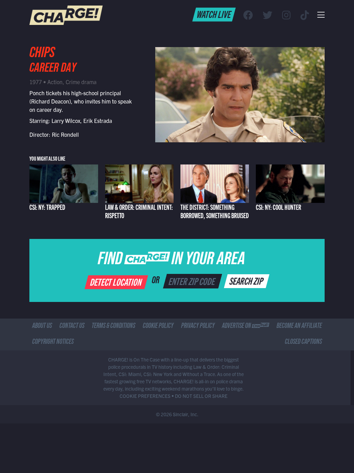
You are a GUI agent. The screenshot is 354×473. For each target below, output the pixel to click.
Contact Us (71, 326)
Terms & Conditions (113, 326)
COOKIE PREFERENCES (145, 396)
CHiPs (42, 54)
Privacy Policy (198, 326)
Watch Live (214, 14)
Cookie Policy (158, 326)
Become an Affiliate (299, 326)
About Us (42, 326)
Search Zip (247, 280)
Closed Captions (303, 342)
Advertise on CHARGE (245, 326)
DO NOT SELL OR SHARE (201, 396)
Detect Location (116, 281)
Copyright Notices (53, 342)
